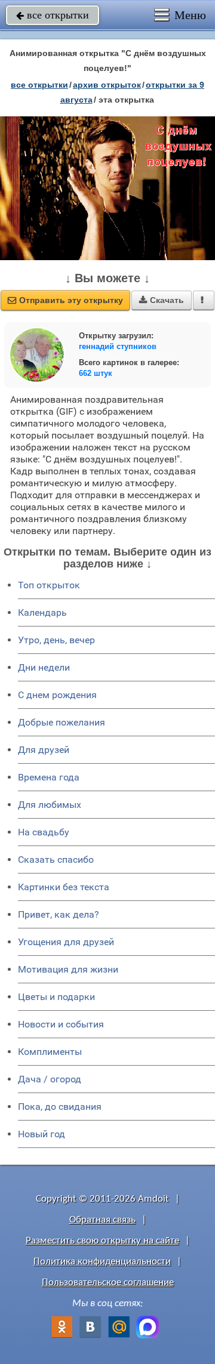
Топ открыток (49, 585)
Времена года (48, 777)
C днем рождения (57, 694)
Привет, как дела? (58, 914)
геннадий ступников (117, 346)
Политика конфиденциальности (102, 1262)
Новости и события (61, 1024)
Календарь (42, 612)
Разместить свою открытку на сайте (102, 1241)
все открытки (52, 15)
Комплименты (50, 1051)
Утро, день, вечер (56, 640)
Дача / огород (49, 1079)
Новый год (41, 1134)
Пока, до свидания (60, 1106)
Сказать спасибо (56, 859)
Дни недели (44, 667)
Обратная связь (102, 1220)
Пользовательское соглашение (108, 1282)
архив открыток (107, 85)
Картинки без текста (63, 887)
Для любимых (49, 804)
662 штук (95, 373)
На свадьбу (43, 832)
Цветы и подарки (56, 996)
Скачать (161, 300)
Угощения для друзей (66, 942)
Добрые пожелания (61, 722)
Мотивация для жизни (68, 969)
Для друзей (43, 749)
